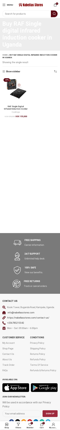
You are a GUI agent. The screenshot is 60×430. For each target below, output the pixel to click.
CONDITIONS (37, 337)
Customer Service (13, 337)
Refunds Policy (37, 359)
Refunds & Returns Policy (43, 370)
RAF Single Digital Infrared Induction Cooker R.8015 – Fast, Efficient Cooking (16, 110)
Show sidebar (13, 71)
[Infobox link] (30, 243)
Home (5, 55)
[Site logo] (30, 4)
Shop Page (7, 348)
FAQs (5, 370)
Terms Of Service (39, 365)
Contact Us (8, 354)
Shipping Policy (37, 348)
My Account (8, 343)
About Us (7, 359)
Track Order (8, 365)
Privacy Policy (37, 343)
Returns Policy (37, 354)
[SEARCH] (54, 13)
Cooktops (16, 112)
